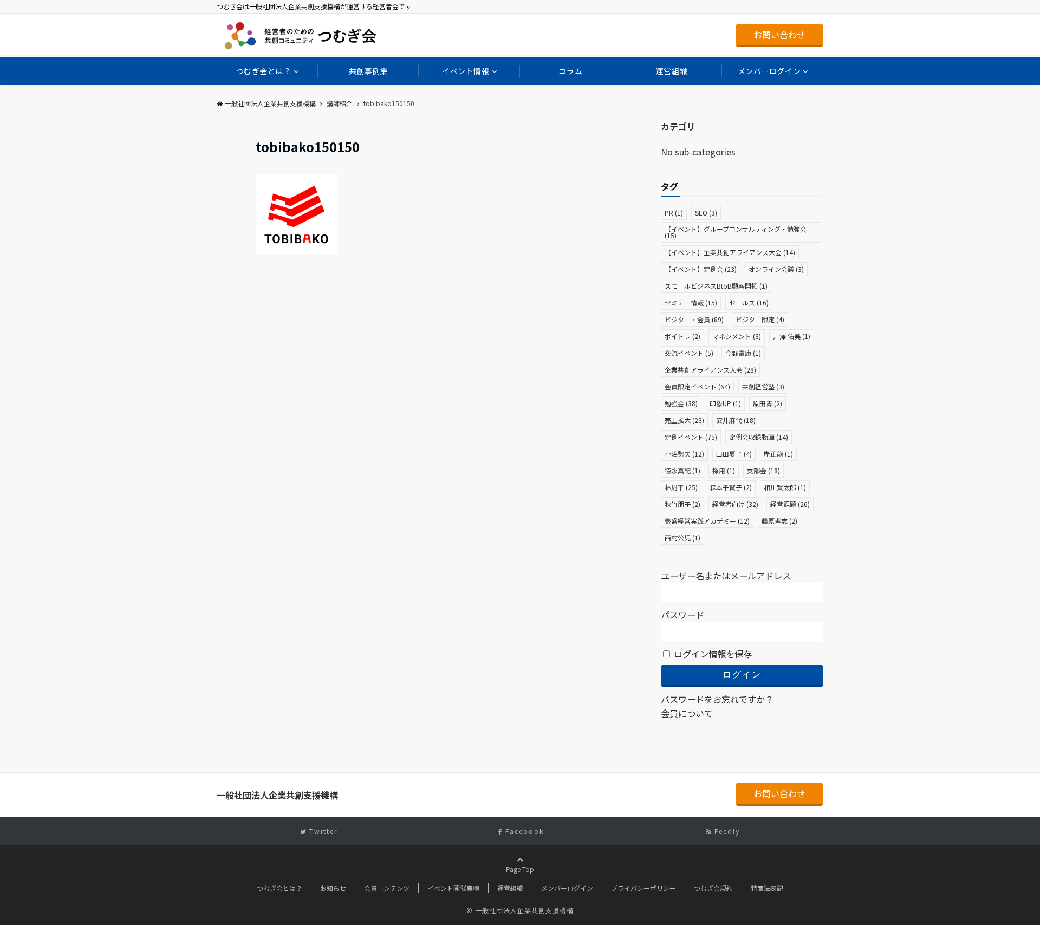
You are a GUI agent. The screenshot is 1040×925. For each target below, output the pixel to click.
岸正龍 (778, 453)
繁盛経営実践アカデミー (707, 520)
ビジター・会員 (694, 319)
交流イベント (689, 352)
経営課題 (790, 504)
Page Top (520, 869)
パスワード (682, 614)
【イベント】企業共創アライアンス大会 (730, 252)
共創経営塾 (763, 386)
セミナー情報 (691, 302)
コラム (570, 71)
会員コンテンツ (387, 888)
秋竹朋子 (682, 504)
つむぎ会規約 (713, 888)
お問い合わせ (779, 34)
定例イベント (691, 436)
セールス (749, 302)
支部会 (763, 470)
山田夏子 (734, 453)
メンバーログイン (769, 71)
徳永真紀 (682, 470)
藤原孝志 (779, 520)
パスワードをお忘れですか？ (717, 699)
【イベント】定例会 (701, 268)
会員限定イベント (697, 386)
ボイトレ (682, 336)
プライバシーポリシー (643, 888)
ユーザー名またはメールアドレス (726, 575)
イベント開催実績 (453, 888)
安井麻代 (736, 420)
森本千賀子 (731, 487)
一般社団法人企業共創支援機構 (270, 103)
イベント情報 (465, 71)
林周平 (681, 487)
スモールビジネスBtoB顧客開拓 (716, 285)
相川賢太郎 (785, 487)
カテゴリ (678, 126)
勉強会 (681, 403)
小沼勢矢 (684, 453)
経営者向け (735, 504)
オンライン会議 (776, 268)
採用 (723, 470)
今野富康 (743, 352)
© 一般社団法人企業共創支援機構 (520, 910)
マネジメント (736, 336)
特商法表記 (767, 888)
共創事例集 (368, 71)
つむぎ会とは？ (263, 71)
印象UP (725, 403)
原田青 (767, 403)
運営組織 (671, 71)
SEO (706, 212)
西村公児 (682, 537)
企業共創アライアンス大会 (710, 369)
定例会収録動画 (758, 436)
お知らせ (333, 888)
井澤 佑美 (791, 336)
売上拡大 (684, 420)
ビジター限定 (760, 319)
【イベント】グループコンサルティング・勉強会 (736, 232)
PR (674, 212)
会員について (687, 713)
